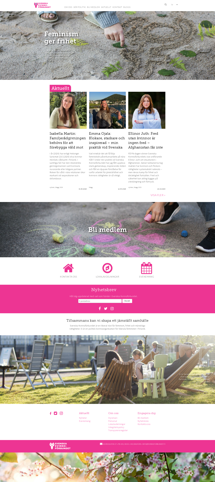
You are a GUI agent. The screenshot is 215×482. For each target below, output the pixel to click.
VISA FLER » (158, 195)
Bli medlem (107, 229)
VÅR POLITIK (79, 7)
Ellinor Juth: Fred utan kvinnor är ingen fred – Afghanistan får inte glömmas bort (145, 142)
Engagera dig (147, 413)
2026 (61, 187)
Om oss (113, 413)
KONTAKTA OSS (68, 276)
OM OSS (68, 7)
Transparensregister (118, 430)
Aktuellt (84, 413)
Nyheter (83, 417)
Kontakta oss (144, 424)
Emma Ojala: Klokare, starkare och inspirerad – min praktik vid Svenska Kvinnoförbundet (107, 142)
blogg (57, 187)
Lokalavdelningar (116, 424)
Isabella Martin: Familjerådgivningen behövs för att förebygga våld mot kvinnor (68, 142)
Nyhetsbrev (143, 421)
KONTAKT (117, 7)
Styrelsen (112, 417)
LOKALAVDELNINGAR (107, 276)
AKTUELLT (106, 7)
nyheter (52, 187)
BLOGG (127, 7)
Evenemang (84, 421)
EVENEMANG (146, 276)
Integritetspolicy (116, 427)
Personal (112, 421)
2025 (139, 187)
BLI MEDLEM (93, 7)
